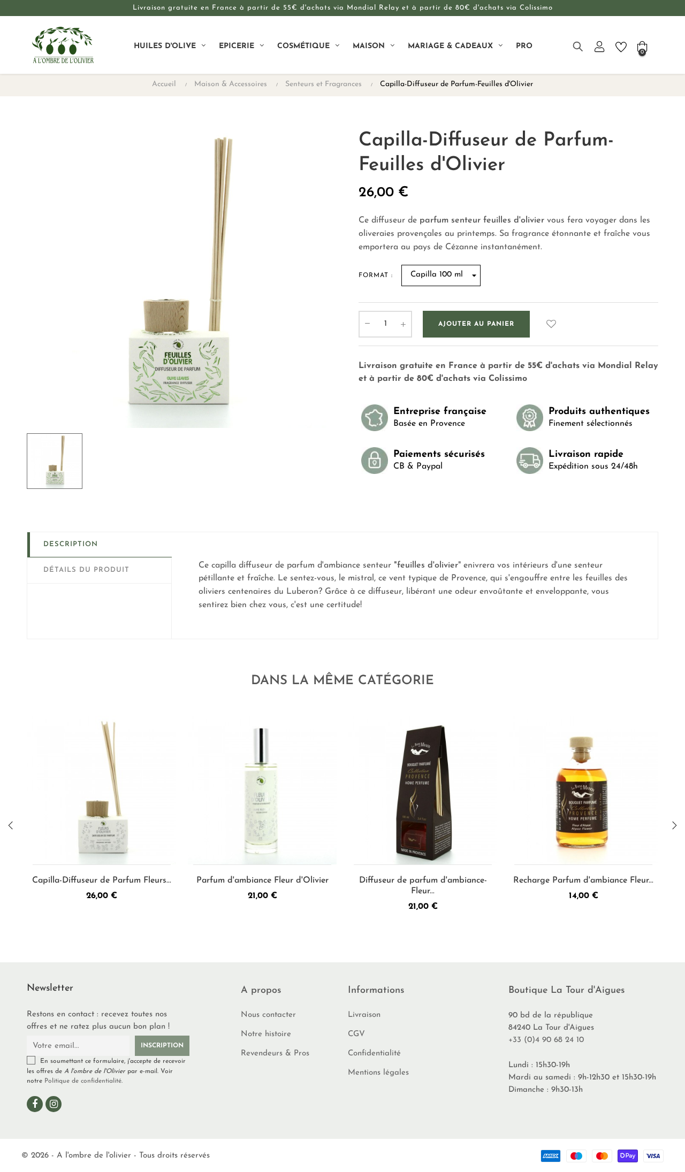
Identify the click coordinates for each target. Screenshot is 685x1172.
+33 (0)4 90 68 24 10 (546, 1040)
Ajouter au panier (476, 324)
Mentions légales (378, 1073)
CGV (356, 1034)
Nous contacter (268, 1015)
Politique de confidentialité (82, 1081)
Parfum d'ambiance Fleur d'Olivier (262, 880)
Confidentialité (374, 1054)
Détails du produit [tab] (86, 569)
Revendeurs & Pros (275, 1054)
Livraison (364, 1015)
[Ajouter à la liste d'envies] (551, 324)
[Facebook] (35, 1104)
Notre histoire (266, 1034)
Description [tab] (70, 544)
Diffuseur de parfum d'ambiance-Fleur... (423, 885)
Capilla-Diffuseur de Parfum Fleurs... (101, 880)
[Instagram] (53, 1104)
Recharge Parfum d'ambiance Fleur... (583, 880)
